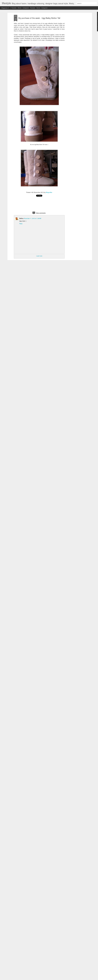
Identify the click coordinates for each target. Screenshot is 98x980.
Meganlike (49, 192)
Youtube (13, 8)
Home (19, 8)
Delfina (21, 218)
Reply (20, 223)
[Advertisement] (75, 45)
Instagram (26, 8)
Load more (39, 256)
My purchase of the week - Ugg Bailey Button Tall (39, 18)
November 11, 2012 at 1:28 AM (32, 218)
